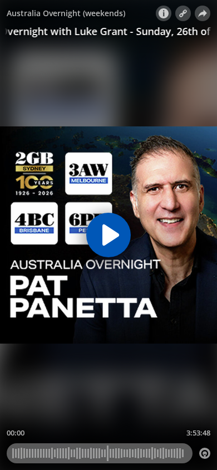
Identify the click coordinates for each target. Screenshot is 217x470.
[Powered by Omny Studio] (204, 453)
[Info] (163, 13)
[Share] (202, 13)
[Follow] (183, 13)
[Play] (108, 235)
